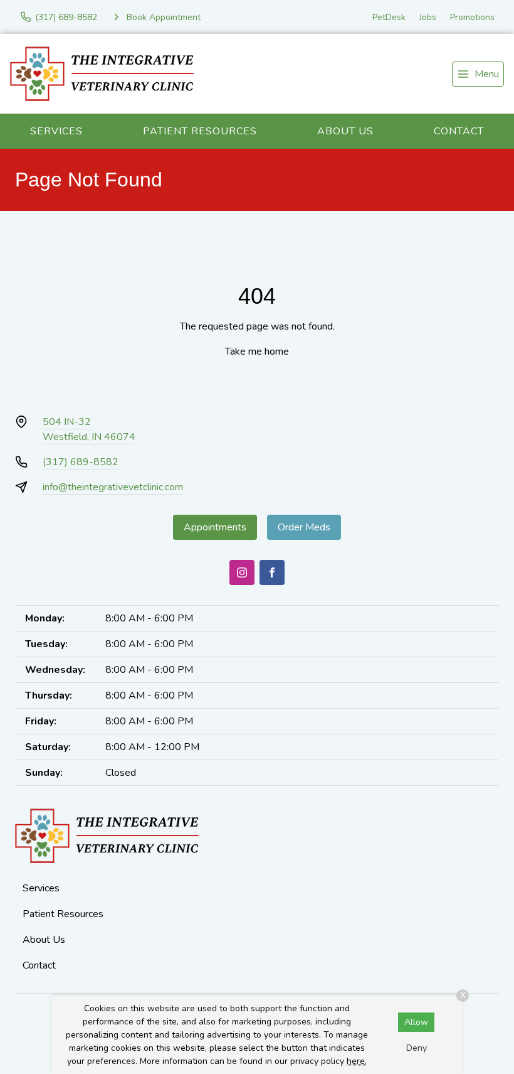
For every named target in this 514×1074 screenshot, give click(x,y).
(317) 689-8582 (80, 462)
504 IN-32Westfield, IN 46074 (89, 429)
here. (357, 1061)
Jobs (427, 17)
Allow (416, 1022)
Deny (416, 1048)
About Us (345, 131)
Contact (459, 131)
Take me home (257, 351)
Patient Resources (200, 131)
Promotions (472, 17)
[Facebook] (272, 572)
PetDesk (389, 17)
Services (56, 131)
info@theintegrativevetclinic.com (113, 487)
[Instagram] (241, 572)
